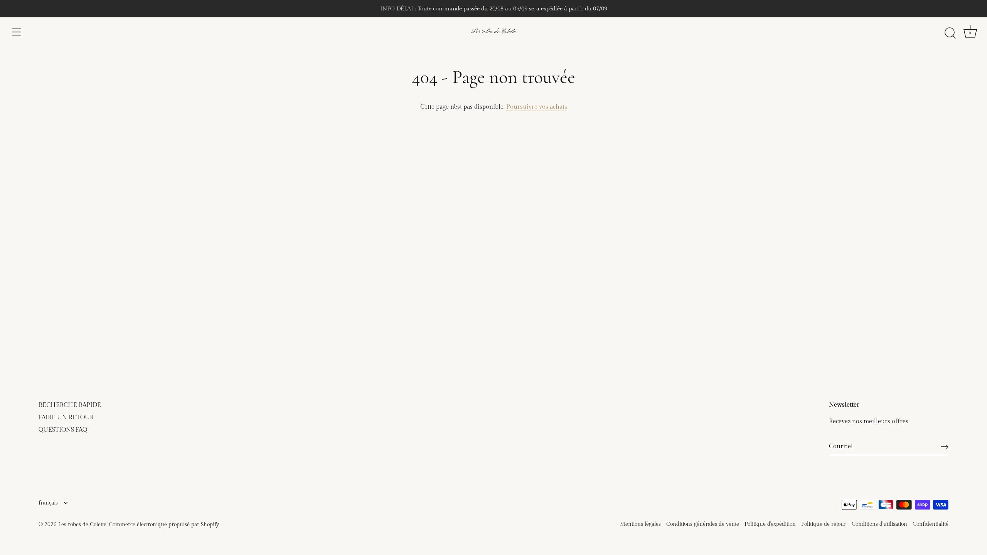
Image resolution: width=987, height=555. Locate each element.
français (48, 503)
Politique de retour (823, 524)
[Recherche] (950, 33)
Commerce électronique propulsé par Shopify (164, 524)
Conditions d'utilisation (879, 524)
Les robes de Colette (493, 31)
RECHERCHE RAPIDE (70, 405)
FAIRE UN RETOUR (66, 417)
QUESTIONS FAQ (63, 430)
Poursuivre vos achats (536, 107)
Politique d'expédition (770, 524)
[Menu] (16, 32)
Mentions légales (640, 524)
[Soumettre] (944, 447)
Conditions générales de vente (702, 524)
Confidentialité (930, 524)
